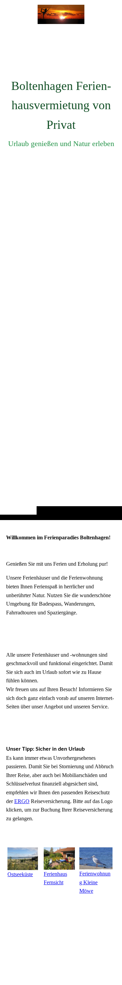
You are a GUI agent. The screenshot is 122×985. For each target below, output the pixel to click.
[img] (61, 273)
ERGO (21, 801)
